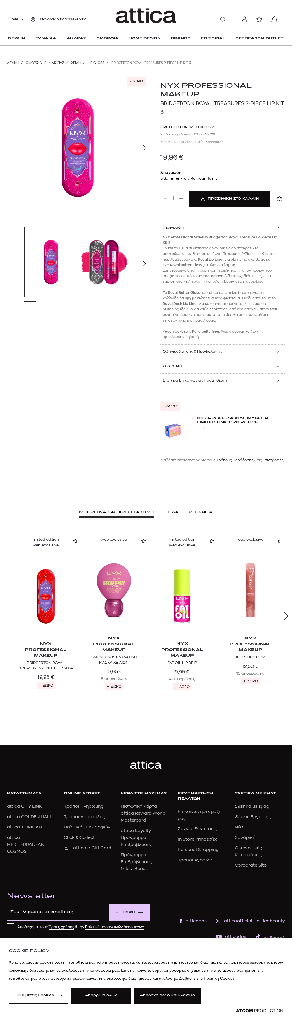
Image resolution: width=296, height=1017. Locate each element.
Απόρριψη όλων (101, 995)
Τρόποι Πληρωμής (83, 806)
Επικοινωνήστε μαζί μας (199, 815)
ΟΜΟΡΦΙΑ (34, 62)
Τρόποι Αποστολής (84, 817)
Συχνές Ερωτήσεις (197, 829)
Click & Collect (79, 837)
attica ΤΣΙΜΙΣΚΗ (24, 827)
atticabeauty (269, 921)
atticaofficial (238, 921)
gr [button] (15, 19)
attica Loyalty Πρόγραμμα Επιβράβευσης (136, 837)
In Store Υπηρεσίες (197, 839)
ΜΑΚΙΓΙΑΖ (56, 62)
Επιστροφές (273, 460)
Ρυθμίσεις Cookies (35, 995)
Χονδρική (245, 837)
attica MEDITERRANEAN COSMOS (25, 844)
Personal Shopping (198, 850)
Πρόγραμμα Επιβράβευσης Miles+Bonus (136, 862)
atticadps (196, 921)
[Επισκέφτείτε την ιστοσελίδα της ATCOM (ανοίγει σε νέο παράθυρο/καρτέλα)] (259, 1011)
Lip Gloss (96, 62)
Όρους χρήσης (61, 927)
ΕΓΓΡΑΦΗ (125, 912)
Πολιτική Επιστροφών (87, 827)
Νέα (239, 827)
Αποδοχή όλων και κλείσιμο (167, 995)
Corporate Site (251, 865)
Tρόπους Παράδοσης (235, 460)
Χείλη (76, 62)
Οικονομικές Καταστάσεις (248, 851)
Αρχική (13, 62)
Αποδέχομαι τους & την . (81, 927)
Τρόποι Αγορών (195, 860)
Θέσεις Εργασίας (253, 817)
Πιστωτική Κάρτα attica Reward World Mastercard (143, 813)
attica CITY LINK (24, 806)
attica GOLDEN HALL (29, 817)
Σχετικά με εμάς (252, 806)
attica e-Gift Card (92, 848)
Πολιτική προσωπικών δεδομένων (114, 927)
